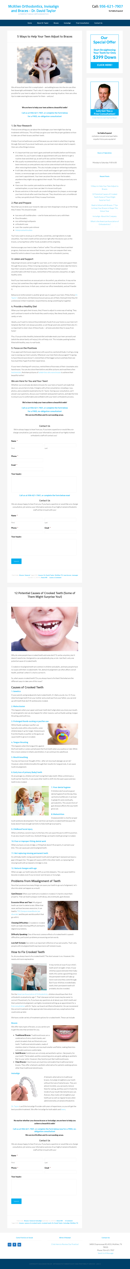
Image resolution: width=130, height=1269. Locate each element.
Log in (98, 1264)
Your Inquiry (16, 474)
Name (14, 441)
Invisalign (15, 1073)
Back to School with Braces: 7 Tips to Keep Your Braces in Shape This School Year (104, 208)
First (13, 448)
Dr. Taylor (15, 1106)
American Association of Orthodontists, (32, 994)
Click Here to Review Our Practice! (65, 1244)
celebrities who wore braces (50, 372)
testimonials (16, 372)
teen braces (67, 575)
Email (14, 465)
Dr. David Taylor (49, 575)
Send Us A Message (105, 1253)
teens (63, 1109)
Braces (21, 575)
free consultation (18, 1006)
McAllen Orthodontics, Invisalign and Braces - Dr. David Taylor (33, 8)
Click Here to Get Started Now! (104, 118)
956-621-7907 (111, 6)
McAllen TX (59, 575)
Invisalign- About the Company (105, 216)
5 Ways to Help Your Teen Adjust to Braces (44, 36)
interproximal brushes (23, 230)
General (27, 575)
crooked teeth (46, 1223)
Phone (14, 456)
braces (40, 575)
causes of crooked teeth (32, 1223)
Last (46, 448)
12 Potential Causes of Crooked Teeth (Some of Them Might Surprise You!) (44, 595)
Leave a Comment (55, 577)
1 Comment (69, 1221)
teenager (75, 575)
